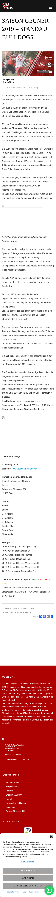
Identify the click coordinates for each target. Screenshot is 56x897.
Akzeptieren (28, 871)
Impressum (11, 807)
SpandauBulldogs (11, 612)
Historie (9, 791)
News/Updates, (23, 88)
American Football (13, 608)
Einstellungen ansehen (28, 886)
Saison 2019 (28, 608)
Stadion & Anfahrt (14, 795)
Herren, (12, 88)
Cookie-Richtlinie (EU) (15, 811)
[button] (52, 836)
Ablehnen (28, 878)
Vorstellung (25, 612)
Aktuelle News (12, 782)
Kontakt (9, 799)
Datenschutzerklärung (31, 892)
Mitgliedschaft (12, 786)
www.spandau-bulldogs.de (25, 468)
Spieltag (34, 88)
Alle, (6, 88)
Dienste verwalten (27, 862)
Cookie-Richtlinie (13, 892)
